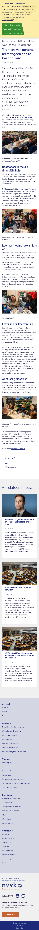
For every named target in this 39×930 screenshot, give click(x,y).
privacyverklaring (8, 20)
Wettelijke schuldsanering (11, 731)
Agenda (5, 712)
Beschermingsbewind (10, 743)
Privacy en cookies (19, 923)
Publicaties (6, 863)
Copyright (19, 928)
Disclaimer (19, 925)
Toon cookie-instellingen (12, 29)
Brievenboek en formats (11, 811)
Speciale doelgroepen (10, 747)
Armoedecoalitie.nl (18, 449)
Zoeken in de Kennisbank (11, 798)
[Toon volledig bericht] (19, 526)
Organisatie (6, 842)
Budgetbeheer (7, 739)
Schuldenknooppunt (9, 787)
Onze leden (6, 846)
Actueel (6, 704)
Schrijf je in (10, 914)
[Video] (23, 896)
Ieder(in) (24, 349)
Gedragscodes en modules (11, 806)
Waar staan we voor (9, 838)
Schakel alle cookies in (11, 25)
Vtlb (3, 815)
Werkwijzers (6, 819)
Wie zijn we (6, 834)
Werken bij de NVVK (9, 855)
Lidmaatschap (7, 850)
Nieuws (5, 708)
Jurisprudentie (7, 823)
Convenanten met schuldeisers (13, 779)
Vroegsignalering (8, 763)
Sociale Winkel (27, 117)
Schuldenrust (7, 767)
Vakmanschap (7, 775)
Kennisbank (8, 795)
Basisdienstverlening (9, 771)
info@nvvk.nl (11, 467)
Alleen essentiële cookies (12, 33)
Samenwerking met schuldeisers (14, 751)
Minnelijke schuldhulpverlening (13, 727)
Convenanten (7, 802)
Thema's (6, 759)
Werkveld (6, 723)
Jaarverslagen (7, 859)
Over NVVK (7, 830)
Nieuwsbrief (6, 716)
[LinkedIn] (17, 896)
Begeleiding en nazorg (10, 735)
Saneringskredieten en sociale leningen (16, 783)
